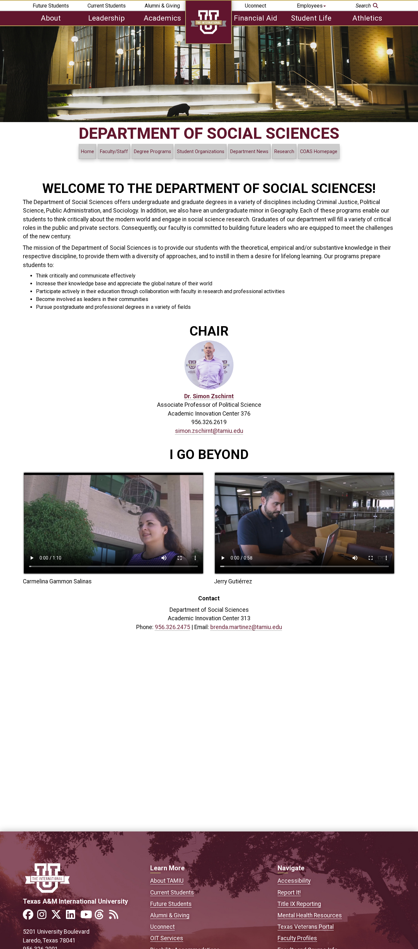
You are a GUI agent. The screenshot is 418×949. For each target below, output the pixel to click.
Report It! (289, 892)
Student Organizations (200, 151)
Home (87, 151)
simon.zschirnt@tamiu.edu (209, 431)
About (51, 18)
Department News (249, 151)
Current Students (107, 6)
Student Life (311, 18)
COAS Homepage (318, 151)
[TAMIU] (208, 42)
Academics (162, 18)
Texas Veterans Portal (306, 927)
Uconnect (255, 6)
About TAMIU (167, 881)
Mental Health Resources (310, 915)
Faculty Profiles (297, 938)
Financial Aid (255, 18)
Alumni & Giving (162, 6)
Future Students (51, 6)
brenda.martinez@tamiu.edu (246, 627)
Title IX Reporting (299, 904)
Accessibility (294, 881)
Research (284, 151)
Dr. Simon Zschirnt (209, 396)
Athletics (367, 18)
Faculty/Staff (114, 151)
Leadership (106, 18)
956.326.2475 (172, 627)
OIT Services (166, 938)
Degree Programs (152, 151)
